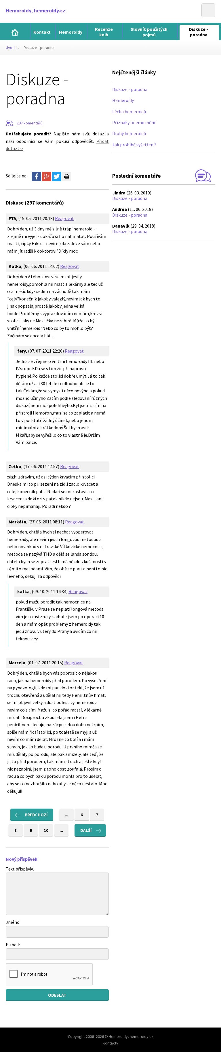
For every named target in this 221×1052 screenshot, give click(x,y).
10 (46, 830)
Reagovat (64, 218)
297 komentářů (30, 123)
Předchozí (36, 815)
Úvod (10, 47)
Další (86, 830)
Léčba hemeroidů (129, 111)
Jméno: (13, 922)
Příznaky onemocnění (133, 122)
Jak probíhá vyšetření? (134, 144)
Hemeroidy (123, 100)
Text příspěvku (20, 869)
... (66, 815)
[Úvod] (15, 32)
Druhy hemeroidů (129, 133)
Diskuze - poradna (129, 89)
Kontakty (110, 1043)
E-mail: (13, 944)
